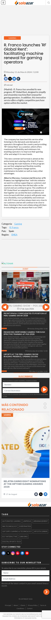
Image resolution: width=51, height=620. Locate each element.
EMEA (14, 234)
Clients (22, 605)
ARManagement (40, 521)
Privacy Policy (33, 605)
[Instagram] (13, 553)
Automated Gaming (11, 521)
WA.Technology (9, 526)
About (16, 605)
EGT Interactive (9, 536)
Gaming (18, 223)
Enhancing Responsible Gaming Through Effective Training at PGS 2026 (24, 333)
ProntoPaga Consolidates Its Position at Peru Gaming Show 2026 (25, 314)
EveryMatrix (25, 526)
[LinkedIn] (22, 553)
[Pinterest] (17, 553)
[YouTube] (27, 553)
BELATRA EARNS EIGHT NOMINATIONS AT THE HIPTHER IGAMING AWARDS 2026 (25, 484)
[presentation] (5, 307)
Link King (24, 536)
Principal (8, 605)
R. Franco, (14, 227)
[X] (8, 553)
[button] (48, 2)
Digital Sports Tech (11, 542)
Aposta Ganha (40, 531)
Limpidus (27, 521)
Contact (29, 608)
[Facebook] (3, 553)
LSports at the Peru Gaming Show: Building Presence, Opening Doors (21, 355)
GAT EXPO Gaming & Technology (17, 531)
